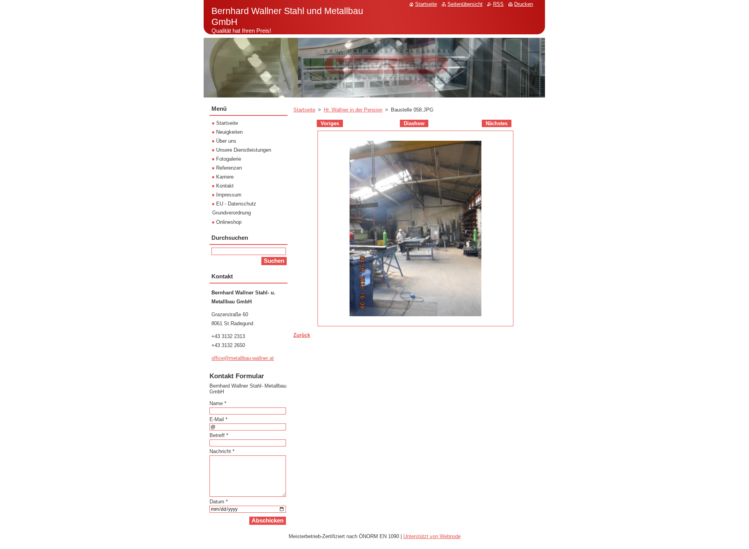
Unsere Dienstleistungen (243, 150)
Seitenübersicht (465, 4)
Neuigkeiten (229, 132)
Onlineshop (228, 222)
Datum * (218, 502)
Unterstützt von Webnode (432, 536)
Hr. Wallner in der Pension (353, 110)
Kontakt (225, 186)
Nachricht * (221, 451)
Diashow (414, 123)
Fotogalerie (228, 159)
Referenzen (229, 168)
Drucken (523, 4)
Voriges (330, 123)
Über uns (226, 141)
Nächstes (497, 123)
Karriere (225, 177)
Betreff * (218, 435)
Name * (217, 403)
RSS (498, 4)
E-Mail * (218, 419)
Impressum (228, 195)
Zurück (301, 335)
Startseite (304, 110)
